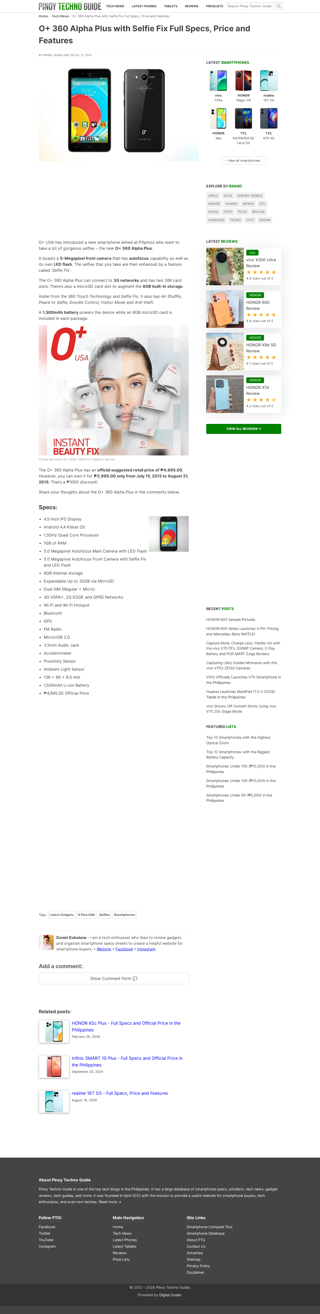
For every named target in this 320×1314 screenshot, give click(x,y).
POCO (242, 212)
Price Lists (121, 1259)
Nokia (213, 212)
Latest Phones (144, 6)
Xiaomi (264, 220)
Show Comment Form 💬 (114, 978)
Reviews (191, 6)
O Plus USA (86, 915)
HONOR (214, 204)
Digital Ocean (170, 1295)
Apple (213, 196)
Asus (228, 196)
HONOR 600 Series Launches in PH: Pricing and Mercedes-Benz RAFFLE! (242, 631)
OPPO (228, 212)
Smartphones (124, 915)
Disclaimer (195, 1272)
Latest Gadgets (62, 915)
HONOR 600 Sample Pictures (230, 619)
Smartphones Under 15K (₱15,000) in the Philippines (241, 769)
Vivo (250, 220)
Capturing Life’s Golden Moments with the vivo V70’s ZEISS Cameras (241, 665)
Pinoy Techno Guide (71, 1179)
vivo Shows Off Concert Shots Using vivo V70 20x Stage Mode (241, 709)
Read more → (110, 1202)
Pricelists (214, 6)
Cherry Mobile (250, 196)
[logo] (70, 6)
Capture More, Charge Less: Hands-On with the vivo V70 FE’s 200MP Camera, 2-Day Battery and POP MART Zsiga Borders (243, 648)
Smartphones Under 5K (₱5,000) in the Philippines (239, 798)
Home (43, 16)
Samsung (216, 220)
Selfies (104, 915)
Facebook (124, 949)
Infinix (248, 204)
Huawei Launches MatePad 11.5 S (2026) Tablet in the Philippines (240, 694)
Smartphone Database (205, 1233)
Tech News (115, 6)
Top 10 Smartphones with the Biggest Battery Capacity (238, 754)
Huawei (231, 204)
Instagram (146, 949)
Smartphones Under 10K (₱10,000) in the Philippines (241, 783)
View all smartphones (242, 160)
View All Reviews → (243, 429)
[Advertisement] (114, 199)
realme (258, 212)
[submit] (278, 6)
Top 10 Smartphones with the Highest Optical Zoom (238, 740)
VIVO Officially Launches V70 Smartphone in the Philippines (243, 680)
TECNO (235, 220)
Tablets (171, 6)
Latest (227, 62)
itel (262, 204)
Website (104, 949)
